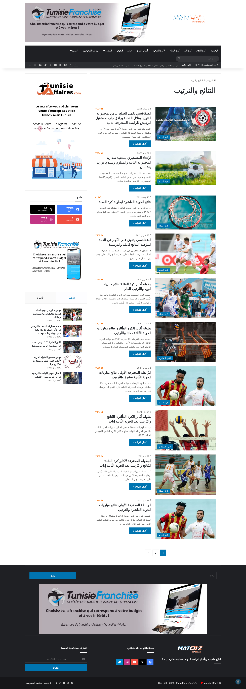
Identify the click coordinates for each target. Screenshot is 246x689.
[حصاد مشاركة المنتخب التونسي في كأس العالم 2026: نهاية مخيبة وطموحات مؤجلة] (72, 331)
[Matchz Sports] (190, 19)
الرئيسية (215, 50)
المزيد (75, 50)
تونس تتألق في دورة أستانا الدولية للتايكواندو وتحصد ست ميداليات (46, 314)
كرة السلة (175, 50)
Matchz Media (210, 683)
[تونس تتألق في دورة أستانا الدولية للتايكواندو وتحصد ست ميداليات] (72, 315)
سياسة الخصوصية (34, 683)
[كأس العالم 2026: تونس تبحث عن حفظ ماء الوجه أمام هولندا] (72, 347)
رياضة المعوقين (90, 50)
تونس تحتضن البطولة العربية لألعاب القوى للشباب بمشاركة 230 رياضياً (145, 65)
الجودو (120, 50)
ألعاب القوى (142, 50)
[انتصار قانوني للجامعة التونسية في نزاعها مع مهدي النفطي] (72, 378)
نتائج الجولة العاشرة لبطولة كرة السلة (125, 202)
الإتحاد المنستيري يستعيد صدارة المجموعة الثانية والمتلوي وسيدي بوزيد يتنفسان (124, 162)
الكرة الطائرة (159, 50)
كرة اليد (188, 50)
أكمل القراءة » (140, 143)
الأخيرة (40, 297)
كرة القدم (201, 50)
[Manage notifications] (238, 681)
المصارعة (107, 50)
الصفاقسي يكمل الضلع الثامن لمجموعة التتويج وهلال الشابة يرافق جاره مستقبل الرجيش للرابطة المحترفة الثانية (123, 118)
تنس (130, 50)
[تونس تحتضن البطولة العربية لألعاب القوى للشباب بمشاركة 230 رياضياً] (72, 362)
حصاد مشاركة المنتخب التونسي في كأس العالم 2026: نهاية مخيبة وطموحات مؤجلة (46, 330)
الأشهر (71, 297)
